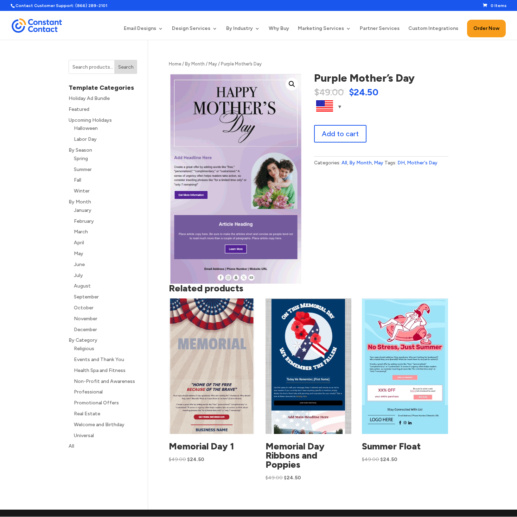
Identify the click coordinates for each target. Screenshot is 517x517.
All (344, 163)
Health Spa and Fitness (100, 370)
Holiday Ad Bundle (89, 98)
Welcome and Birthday (99, 425)
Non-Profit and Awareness (104, 381)
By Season (80, 150)
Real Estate (87, 414)
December (85, 330)
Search (126, 67)
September (86, 297)
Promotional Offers (96, 403)
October (84, 308)
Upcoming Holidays (90, 120)
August (82, 286)
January (82, 210)
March (81, 232)
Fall (77, 180)
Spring (81, 159)
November (85, 319)
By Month (195, 64)
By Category (83, 340)
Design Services (191, 28)
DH (401, 163)
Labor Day (85, 139)
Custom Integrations (433, 28)
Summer (83, 169)
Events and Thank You (99, 359)
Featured (79, 109)
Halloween (86, 128)
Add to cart (340, 134)
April (79, 243)
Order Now (486, 28)
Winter (82, 191)
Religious (84, 349)
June (79, 264)
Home (175, 64)
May (213, 64)
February (84, 221)
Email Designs (140, 28)
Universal (84, 436)
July (78, 275)
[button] (292, 84)
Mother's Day (422, 163)
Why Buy (279, 28)
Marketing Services (321, 28)
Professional (88, 392)
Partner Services (380, 28)
